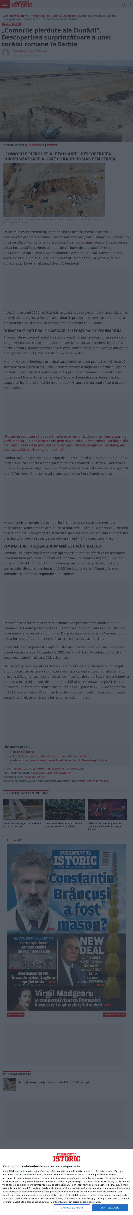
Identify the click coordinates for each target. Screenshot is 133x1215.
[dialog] (66, 1182)
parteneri (19, 1171)
